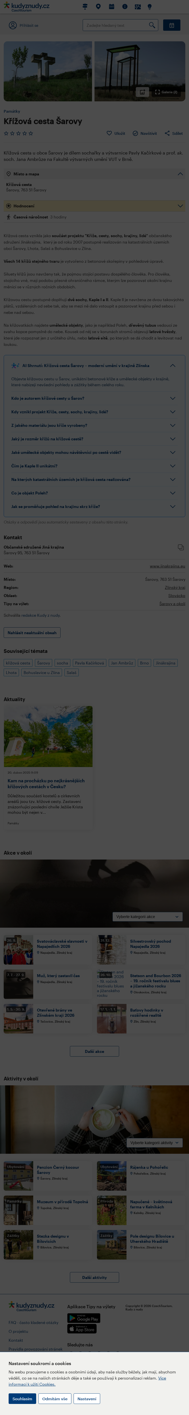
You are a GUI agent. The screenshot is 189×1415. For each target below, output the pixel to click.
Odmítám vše (54, 1398)
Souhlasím (22, 1398)
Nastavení (87, 1398)
